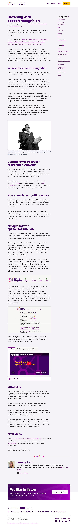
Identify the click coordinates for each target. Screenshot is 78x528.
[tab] (11, 349)
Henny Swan (33, 24)
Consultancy (12, 443)
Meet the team (62, 72)
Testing (59, 37)
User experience (42, 24)
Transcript (14, 379)
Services (53, 3)
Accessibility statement (22, 523)
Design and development (61, 23)
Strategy (60, 33)
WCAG (59, 75)
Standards (60, 30)
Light (28, 508)
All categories (61, 19)
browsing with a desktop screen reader (35, 40)
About (47, 3)
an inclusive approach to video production (26, 439)
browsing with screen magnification (30, 44)
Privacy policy (11, 523)
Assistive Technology (16, 26)
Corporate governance (64, 61)
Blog (59, 3)
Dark (32, 508)
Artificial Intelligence (63, 51)
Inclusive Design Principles (62, 68)
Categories (62, 16)
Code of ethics (34, 523)
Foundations (61, 64)
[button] (66, 3)
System (23, 508)
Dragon (17, 183)
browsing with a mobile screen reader (21, 42)
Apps (59, 48)
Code (59, 58)
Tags (60, 45)
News (59, 27)
